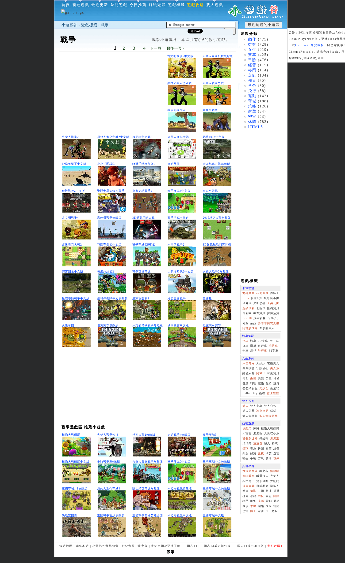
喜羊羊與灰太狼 (268, 323)
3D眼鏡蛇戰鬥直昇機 (217, 244)
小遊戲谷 (69, 25)
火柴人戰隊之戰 (213, 83)
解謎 (253, 453)
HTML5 (255, 127)
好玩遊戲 (157, 5)
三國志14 (190, 546)
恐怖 (245, 511)
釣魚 (245, 453)
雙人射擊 (248, 410)
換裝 (253, 378)
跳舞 (276, 383)
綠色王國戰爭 (177, 298)
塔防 (276, 506)
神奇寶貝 (259, 313)
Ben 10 (247, 318)
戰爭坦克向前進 (178, 217)
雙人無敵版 (250, 416)
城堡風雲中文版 (178, 325)
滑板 (253, 345)
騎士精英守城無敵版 (146, 488)
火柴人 (274, 476)
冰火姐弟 (262, 410)
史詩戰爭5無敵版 (108, 461)
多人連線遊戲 (268, 416)
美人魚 (274, 368)
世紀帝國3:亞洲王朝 (165, 546)
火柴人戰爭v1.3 (107, 434)
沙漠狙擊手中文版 (74, 164)
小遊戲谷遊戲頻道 (105, 546)
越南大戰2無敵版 (143, 434)
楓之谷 (263, 471)
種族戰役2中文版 (73, 190)
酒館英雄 (174, 164)
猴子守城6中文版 (179, 190)
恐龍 (253, 496)
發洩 (269, 491)
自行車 (262, 345)
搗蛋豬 (263, 438)
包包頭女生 (250, 388)
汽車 (253, 340)
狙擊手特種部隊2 (143, 164)
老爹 (261, 511)
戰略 (277, 501)
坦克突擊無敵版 (108, 325)
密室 (252, 116)
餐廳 (245, 383)
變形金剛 (262, 481)
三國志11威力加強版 (249, 546)
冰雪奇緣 (248, 363)
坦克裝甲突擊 (212, 325)
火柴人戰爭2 (70, 137)
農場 (269, 458)
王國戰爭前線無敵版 (111, 515)
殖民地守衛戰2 (142, 137)
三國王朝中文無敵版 (216, 461)
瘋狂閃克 (248, 476)
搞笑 (269, 453)
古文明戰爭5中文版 (180, 56)
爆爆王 (274, 438)
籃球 (269, 501)
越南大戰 (248, 486)
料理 (253, 383)
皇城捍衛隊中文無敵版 (112, 298)
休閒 (252, 122)
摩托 (253, 350)
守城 (252, 101)
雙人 (245, 406)
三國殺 (207, 298)
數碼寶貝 (273, 308)
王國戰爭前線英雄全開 (147, 515)
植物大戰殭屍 (71, 434)
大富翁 (247, 433)
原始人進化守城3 (108, 488)
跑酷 (261, 506)
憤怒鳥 (247, 428)
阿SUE (260, 373)
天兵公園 (273, 303)
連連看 (257, 443)
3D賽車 (263, 340)
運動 (252, 96)
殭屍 (245, 496)
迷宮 (276, 453)
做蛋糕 (274, 388)
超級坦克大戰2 (72, 244)
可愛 (276, 378)
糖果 (276, 458)
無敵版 (274, 471)
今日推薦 (138, 5)
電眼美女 (273, 363)
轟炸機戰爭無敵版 (109, 217)
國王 (253, 511)
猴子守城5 (210, 434)
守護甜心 (262, 368)
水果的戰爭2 (176, 244)
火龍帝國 (68, 325)
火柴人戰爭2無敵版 (216, 271)
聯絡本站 (82, 546)
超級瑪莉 (248, 308)
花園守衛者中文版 (109, 244)
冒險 (252, 60)
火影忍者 (259, 303)
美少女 (263, 388)
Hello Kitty (249, 393)
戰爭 (105, 25)
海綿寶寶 (248, 293)
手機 (253, 506)
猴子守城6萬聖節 (143, 244)
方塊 (261, 458)
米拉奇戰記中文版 (180, 515)
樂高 (269, 448)
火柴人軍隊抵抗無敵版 (218, 56)
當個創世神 (250, 438)
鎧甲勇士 (248, 481)
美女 (245, 378)
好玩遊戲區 (250, 471)
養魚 (253, 448)
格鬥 (252, 70)
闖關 (276, 496)
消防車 (273, 345)
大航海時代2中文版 (181, 271)
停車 (245, 340)
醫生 (245, 458)
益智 (252, 44)
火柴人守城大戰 (178, 137)
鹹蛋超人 (262, 476)
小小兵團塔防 (106, 164)
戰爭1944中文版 (214, 137)
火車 (245, 345)
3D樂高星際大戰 (143, 217)
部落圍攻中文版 (72, 271)
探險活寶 (273, 313)
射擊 (252, 111)
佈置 (252, 80)
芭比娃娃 (273, 393)
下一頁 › (156, 48)
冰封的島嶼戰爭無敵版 (147, 325)
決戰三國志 (69, 515)
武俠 (261, 496)
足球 (261, 501)
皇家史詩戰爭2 (142, 190)
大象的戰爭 (210, 110)
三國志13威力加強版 (216, 546)
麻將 (256, 428)
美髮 (261, 378)
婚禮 (262, 393)
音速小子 (273, 318)
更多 (274, 511)
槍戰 (253, 491)
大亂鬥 (274, 481)
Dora (245, 298)
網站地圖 (66, 546)
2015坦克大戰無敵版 (217, 217)
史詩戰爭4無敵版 (179, 434)
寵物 (261, 383)
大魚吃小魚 (271, 433)
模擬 (269, 506)
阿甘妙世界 (250, 328)
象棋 (261, 453)
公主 (269, 378)
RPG (253, 501)
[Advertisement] (113, 94)
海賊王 (274, 293)
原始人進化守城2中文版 (113, 137)
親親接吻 (248, 368)
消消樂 (247, 443)
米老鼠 (247, 303)
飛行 (252, 91)
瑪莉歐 (247, 313)
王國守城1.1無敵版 (75, 488)
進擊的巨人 (267, 328)
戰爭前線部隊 (176, 110)
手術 (253, 458)
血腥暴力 (262, 486)
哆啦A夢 (256, 298)
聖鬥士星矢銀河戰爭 (111, 190)
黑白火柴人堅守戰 (179, 83)
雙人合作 (270, 406)
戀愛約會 (248, 373)
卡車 (245, 350)
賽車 (252, 55)
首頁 (65, 5)
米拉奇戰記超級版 (180, 488)
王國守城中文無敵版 (216, 488)
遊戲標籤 (89, 25)
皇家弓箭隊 (210, 190)
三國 (261, 491)
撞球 (245, 448)
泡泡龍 (257, 433)
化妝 (269, 383)
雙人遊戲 (214, 5)
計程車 (262, 350)
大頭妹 (260, 363)
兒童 (245, 323)
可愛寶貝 (273, 373)
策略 (252, 106)
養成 (275, 443)
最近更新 (99, 5)
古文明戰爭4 (70, 217)
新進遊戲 (80, 5)
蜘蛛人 (274, 486)
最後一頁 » (175, 48)
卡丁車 (274, 340)
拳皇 (245, 491)
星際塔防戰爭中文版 (75, 298)
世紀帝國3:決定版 (135, 546)
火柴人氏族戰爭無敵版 (147, 461)
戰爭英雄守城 (141, 271)
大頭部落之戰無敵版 (216, 164)
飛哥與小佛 (271, 298)
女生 (252, 50)
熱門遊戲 (119, 5)
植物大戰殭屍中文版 (75, 461)
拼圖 (261, 448)
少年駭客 (259, 318)
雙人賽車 (256, 406)
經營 (252, 65)
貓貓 (273, 410)
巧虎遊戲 (262, 293)
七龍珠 (260, 308)
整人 (267, 443)
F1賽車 (273, 350)
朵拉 (253, 323)
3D (268, 511)
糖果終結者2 (105, 271)
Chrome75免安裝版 (309, 45)
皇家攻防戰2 (140, 298)
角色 (252, 86)
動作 (252, 39)
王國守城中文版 (213, 515)
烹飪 (252, 75)
